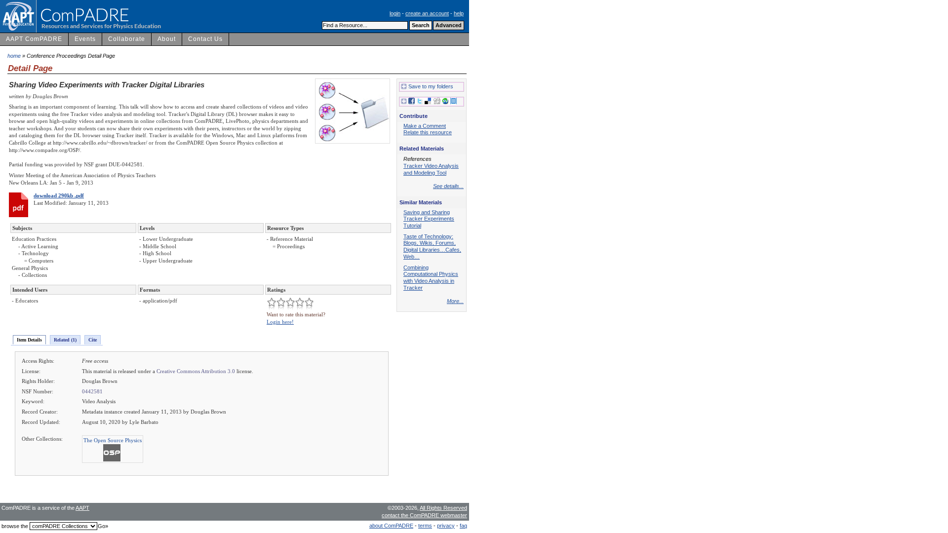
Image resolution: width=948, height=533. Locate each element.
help (459, 13)
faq (463, 526)
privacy (446, 526)
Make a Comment (424, 126)
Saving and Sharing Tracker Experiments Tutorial (428, 218)
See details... (448, 186)
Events (85, 39)
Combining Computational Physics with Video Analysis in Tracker (430, 278)
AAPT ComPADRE (34, 39)
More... (455, 301)
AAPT (82, 508)
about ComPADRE (391, 526)
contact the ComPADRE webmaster (424, 515)
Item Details (29, 340)
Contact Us (205, 39)
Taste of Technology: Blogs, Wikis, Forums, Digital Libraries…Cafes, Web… (432, 246)
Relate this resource (427, 132)
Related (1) (65, 340)
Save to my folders (430, 86)
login (395, 13)
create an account (427, 13)
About (167, 39)
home (14, 56)
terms (425, 526)
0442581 (92, 391)
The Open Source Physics (112, 440)
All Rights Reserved (443, 508)
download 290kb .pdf (59, 195)
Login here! (280, 322)
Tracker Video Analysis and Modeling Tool (431, 169)
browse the (14, 526)
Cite (92, 340)
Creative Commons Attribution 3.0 (196, 371)
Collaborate (126, 39)
